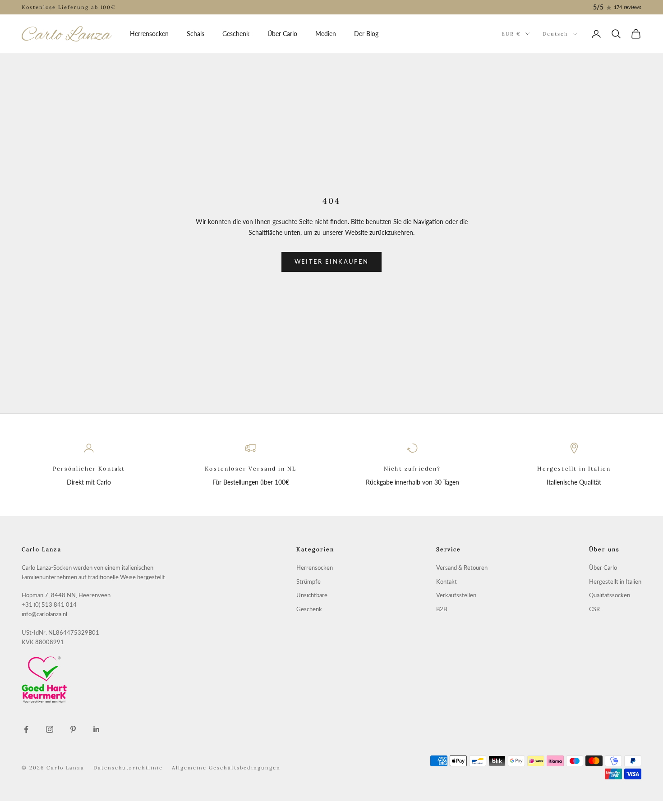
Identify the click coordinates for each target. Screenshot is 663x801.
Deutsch (555, 34)
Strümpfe (308, 581)
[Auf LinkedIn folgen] (96, 729)
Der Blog (366, 33)
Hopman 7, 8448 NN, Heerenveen (66, 595)
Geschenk (235, 33)
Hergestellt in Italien (615, 581)
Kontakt (446, 581)
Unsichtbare (311, 595)
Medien (325, 33)
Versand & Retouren (462, 567)
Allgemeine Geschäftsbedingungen (226, 767)
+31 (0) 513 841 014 (49, 604)
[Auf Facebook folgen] (26, 729)
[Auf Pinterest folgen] (73, 729)
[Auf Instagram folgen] (49, 729)
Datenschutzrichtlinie (128, 767)
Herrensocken (149, 33)
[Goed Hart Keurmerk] (108, 679)
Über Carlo (282, 33)
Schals (195, 33)
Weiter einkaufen (331, 261)
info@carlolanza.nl (44, 614)
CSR (594, 609)
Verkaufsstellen (456, 595)
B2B (441, 609)
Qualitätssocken (609, 595)
